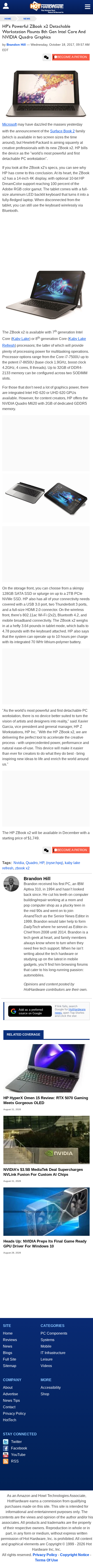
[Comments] (47, 57)
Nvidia (19, 863)
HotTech (9, 1420)
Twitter (16, 1442)
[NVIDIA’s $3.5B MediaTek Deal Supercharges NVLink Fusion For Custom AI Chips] (46, 1140)
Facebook (19, 1448)
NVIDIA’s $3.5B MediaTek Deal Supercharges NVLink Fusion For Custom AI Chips (43, 1172)
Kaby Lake (20, 339)
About (7, 1387)
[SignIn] (8, 5)
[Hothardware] (46, 7)
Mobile (46, 1346)
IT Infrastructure (53, 1353)
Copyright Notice (74, 1555)
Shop (45, 1394)
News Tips (11, 1400)
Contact (9, 1407)
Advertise (10, 1394)
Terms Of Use (46, 1560)
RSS (15, 1461)
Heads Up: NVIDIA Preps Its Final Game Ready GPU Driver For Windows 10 (44, 1243)
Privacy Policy (14, 1413)
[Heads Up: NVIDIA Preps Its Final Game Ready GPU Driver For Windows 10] (46, 1211)
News (26, 18)
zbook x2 (22, 868)
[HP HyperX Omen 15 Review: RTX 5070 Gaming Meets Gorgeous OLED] (46, 1068)
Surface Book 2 (62, 131)
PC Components (54, 1333)
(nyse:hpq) (54, 863)
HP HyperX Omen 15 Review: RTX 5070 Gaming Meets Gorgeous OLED (45, 1100)
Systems (47, 1340)
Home (8, 1333)
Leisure (47, 1359)
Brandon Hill (37, 878)
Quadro (32, 863)
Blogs (7, 1353)
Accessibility (51, 1387)
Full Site (9, 1359)
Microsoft (9, 124)
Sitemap (9, 1366)
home (8, 18)
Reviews (10, 1340)
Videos (46, 1366)
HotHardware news (70, 1011)
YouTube (18, 1455)
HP (42, 863)
